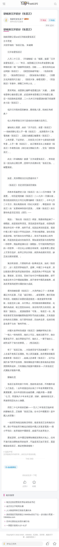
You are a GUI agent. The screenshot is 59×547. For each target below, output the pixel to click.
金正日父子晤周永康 (15, 506)
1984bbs (28, 535)
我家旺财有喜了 (16, 19)
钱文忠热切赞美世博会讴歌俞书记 (20, 502)
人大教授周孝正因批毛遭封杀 (18, 510)
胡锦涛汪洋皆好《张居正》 (18, 13)
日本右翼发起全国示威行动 (17, 521)
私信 (52, 20)
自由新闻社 (12, 467)
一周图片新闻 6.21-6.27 (16, 525)
